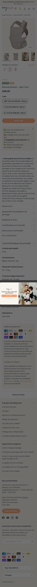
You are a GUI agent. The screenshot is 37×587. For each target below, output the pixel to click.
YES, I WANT (9, 296)
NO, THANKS (9, 298)
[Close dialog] (35, 283)
